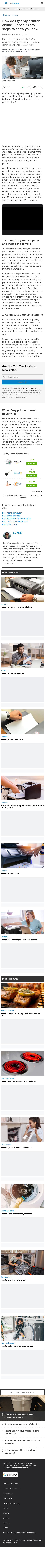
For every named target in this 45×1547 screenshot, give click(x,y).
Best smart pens (9, 524)
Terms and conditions (11, 1484)
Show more (35, 491)
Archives (6, 1508)
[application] (22, 218)
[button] (2, 3)
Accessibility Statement (11, 1503)
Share (7, 87)
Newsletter (38, 87)
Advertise (6, 1513)
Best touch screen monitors (15, 521)
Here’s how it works (21, 51)
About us (6, 1518)
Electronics (6, 15)
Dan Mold (7, 34)
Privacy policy (7, 1493)
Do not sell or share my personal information (19, 1533)
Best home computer (12, 512)
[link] (8, 462)
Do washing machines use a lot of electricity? (20, 1451)
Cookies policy (8, 1498)
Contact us (6, 1523)
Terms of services (28, 388)
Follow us (27, 87)
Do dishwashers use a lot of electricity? (23, 1424)
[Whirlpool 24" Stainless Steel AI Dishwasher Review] (22, 1408)
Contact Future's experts (11, 1489)
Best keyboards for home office (16, 518)
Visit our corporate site (19, 1468)
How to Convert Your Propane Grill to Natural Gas (22, 1432)
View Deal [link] (32, 463)
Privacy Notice (31, 390)
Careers (5, 1528)
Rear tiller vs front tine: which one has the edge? (22, 1442)
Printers (15, 15)
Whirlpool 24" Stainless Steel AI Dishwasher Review (19, 1415)
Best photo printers (11, 515)
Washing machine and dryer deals (26, 9)
